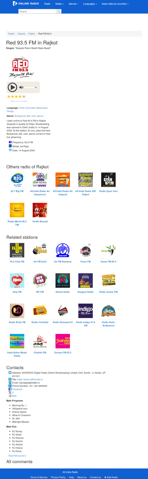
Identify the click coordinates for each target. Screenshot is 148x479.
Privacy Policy (58, 477)
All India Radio (70, 472)
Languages (89, 3)
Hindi (22, 107)
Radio (47, 3)
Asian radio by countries (114, 3)
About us (81, 477)
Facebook (17, 389)
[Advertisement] (71, 21)
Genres (73, 3)
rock (33, 116)
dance (40, 116)
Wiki (14, 395)
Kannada (30, 107)
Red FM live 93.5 (17, 455)
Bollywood (20, 116)
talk (28, 116)
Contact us (95, 477)
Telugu (10, 111)
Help (71, 477)
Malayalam (42, 107)
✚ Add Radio (111, 477)
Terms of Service (38, 477)
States (58, 3)
